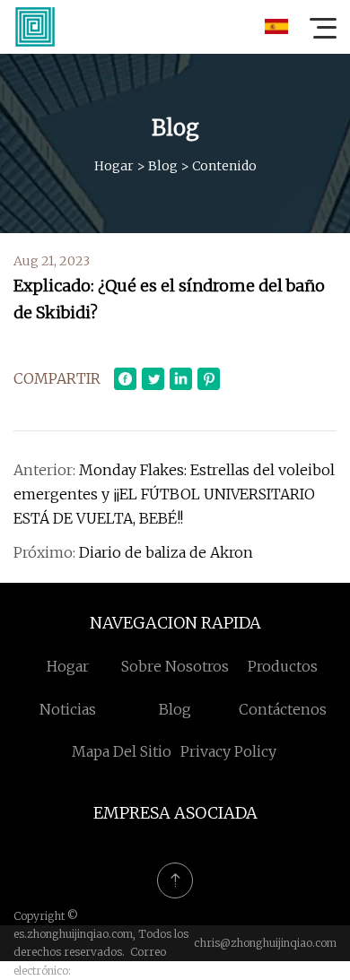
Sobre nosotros (175, 666)
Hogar (114, 166)
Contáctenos (283, 709)
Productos (283, 666)
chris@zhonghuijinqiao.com (265, 943)
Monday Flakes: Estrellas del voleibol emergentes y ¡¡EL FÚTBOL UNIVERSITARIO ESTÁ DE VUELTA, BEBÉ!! (174, 494)
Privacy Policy (228, 751)
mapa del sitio (121, 751)
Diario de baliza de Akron (166, 552)
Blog (163, 166)
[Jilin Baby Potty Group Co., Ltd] (35, 27)
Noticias (67, 709)
